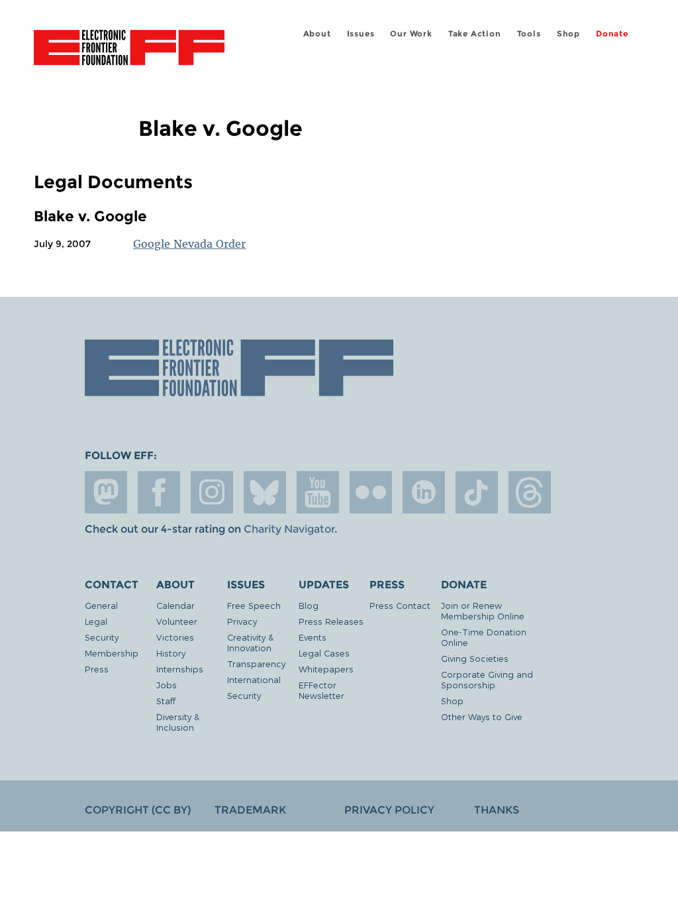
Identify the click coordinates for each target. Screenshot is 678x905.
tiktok (477, 492)
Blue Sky (265, 492)
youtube (318, 492)
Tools (529, 33)
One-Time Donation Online (483, 637)
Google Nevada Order (189, 243)
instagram (212, 492)
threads (529, 492)
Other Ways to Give (481, 716)
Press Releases (331, 621)
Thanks (496, 810)
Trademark (250, 810)
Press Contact (399, 605)
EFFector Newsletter (321, 690)
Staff (165, 701)
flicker (371, 492)
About (317, 33)
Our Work (411, 33)
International (254, 679)
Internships (179, 669)
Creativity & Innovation (250, 642)
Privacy (242, 621)
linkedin (424, 492)
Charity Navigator (289, 529)
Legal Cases (324, 653)
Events (312, 637)
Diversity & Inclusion (177, 722)
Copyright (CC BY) (138, 810)
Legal (96, 621)
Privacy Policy (389, 810)
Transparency (256, 663)
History (170, 653)
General (101, 605)
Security (102, 637)
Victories (175, 637)
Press (97, 669)
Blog (308, 605)
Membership (111, 653)
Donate (612, 33)
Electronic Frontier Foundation (129, 50)
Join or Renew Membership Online (482, 610)
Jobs (166, 685)
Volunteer (176, 621)
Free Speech (254, 605)
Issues (361, 33)
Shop (568, 33)
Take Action (474, 33)
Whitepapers (326, 669)
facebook (159, 492)
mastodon (106, 492)
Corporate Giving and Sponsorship (487, 679)
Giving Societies (474, 658)
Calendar (175, 605)
